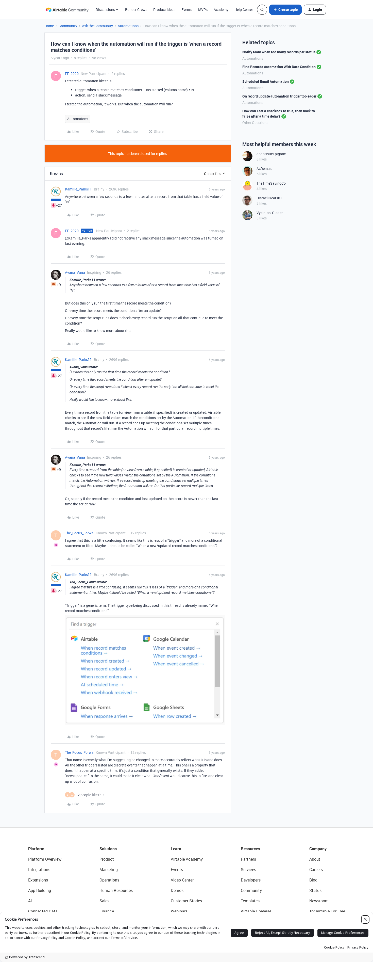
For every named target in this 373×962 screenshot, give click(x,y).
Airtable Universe (256, 911)
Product (106, 859)
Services (248, 869)
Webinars (179, 911)
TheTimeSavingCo (271, 183)
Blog (313, 880)
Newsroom (319, 901)
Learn (176, 849)
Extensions (38, 880)
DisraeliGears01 (269, 198)
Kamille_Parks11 (78, 189)
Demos (177, 890)
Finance (106, 911)
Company (318, 849)
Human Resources (116, 890)
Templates (250, 901)
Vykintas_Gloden (270, 212)
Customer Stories (186, 901)
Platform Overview (44, 859)
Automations (128, 25)
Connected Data (43, 911)
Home (49, 25)
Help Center (243, 9)
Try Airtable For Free (327, 911)
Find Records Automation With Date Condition (279, 66)
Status (315, 890)
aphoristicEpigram (271, 153)
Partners (248, 859)
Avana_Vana (75, 272)
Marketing (108, 869)
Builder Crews (136, 9)
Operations (109, 880)
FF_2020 (72, 73)
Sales (104, 901)
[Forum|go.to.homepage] (67, 10)
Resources (250, 849)
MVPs (203, 9)
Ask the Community (97, 25)
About (314, 859)
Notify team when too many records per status (278, 52)
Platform (36, 849)
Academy (221, 9)
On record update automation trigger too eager (279, 96)
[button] (285, 10)
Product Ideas (164, 9)
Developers (251, 880)
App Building (39, 890)
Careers (316, 869)
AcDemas (264, 168)
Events (186, 9)
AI (30, 901)
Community (68, 25)
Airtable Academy (187, 859)
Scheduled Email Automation (265, 81)
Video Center (182, 880)
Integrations (39, 869)
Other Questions (255, 122)
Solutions (108, 849)
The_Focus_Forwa (79, 533)
